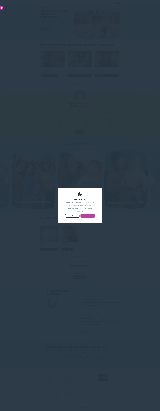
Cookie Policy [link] (80, 219)
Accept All (87, 216)
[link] (1, 8)
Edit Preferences (72, 216)
